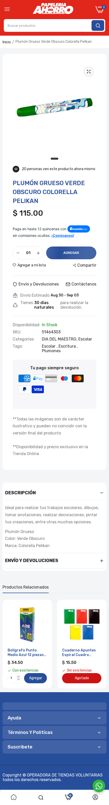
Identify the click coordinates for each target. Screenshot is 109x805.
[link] (13, 797)
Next (100, 644)
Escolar (85, 339)
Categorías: (23, 339)
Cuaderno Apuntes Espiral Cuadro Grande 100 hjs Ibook (81, 652)
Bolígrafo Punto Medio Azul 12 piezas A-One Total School (26, 652)
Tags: (18, 346)
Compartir (86, 265)
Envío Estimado (34, 295)
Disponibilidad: (26, 325)
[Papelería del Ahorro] (53, 9)
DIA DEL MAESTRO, (60, 339)
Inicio (7, 42)
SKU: (17, 332)
